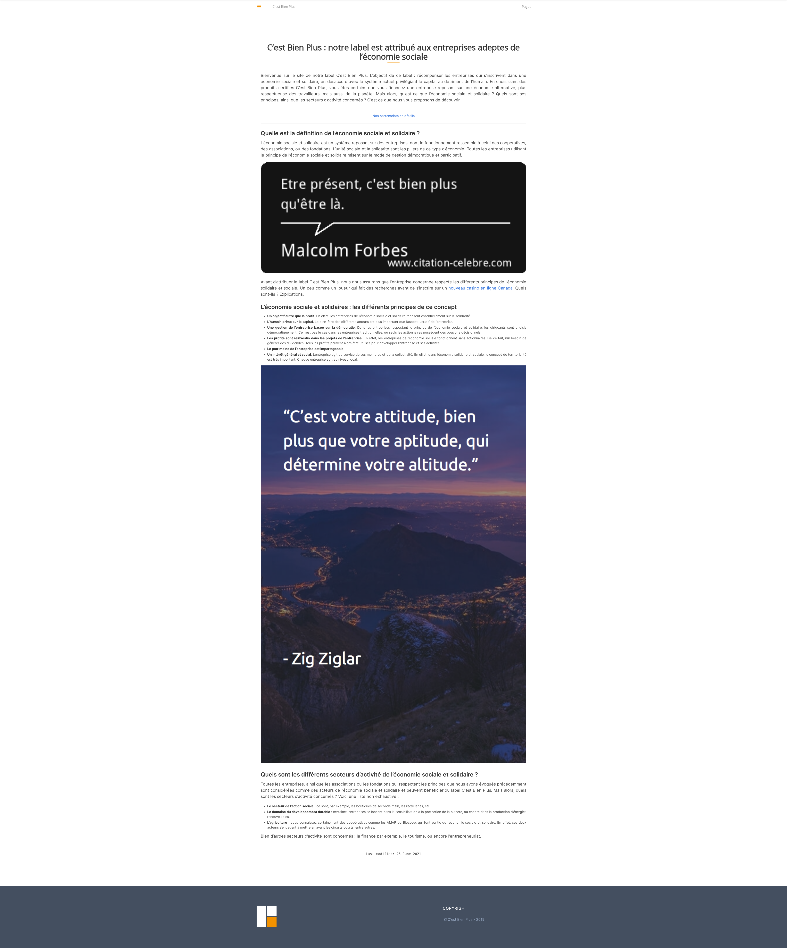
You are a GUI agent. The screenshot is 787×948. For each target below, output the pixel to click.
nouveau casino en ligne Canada (480, 288)
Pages (526, 6)
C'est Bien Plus (284, 6)
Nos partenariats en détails (394, 116)
